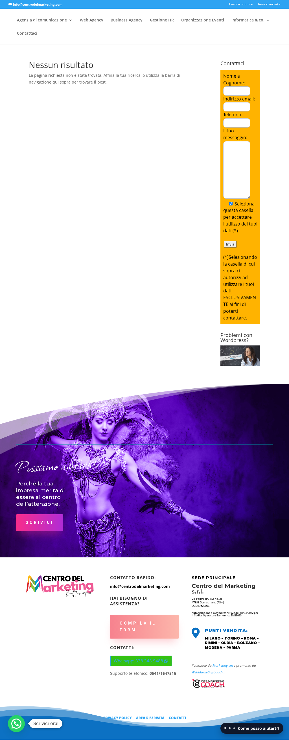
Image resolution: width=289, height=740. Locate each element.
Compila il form (138, 626)
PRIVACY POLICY (117, 717)
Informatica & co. (247, 20)
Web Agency (91, 20)
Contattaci (27, 33)
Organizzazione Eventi (202, 20)
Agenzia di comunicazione (42, 20)
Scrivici (40, 522)
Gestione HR (162, 20)
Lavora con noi (241, 4)
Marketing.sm (223, 665)
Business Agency (127, 20)
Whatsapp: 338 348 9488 (138, 661)
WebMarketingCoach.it (208, 672)
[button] (16, 723)
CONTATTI (177, 717)
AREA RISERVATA (150, 717)
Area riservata (269, 4)
